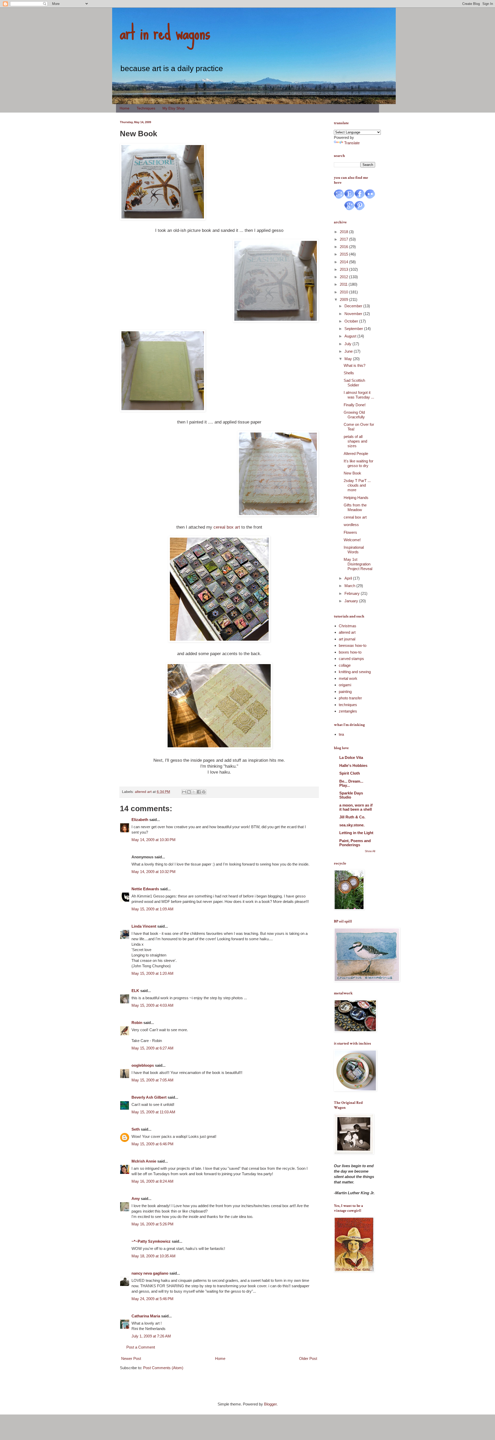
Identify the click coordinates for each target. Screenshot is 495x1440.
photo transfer (350, 698)
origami (345, 685)
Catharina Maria (145, 1316)
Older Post (308, 1358)
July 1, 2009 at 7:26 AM (151, 1336)
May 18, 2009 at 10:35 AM (153, 1256)
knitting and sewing (355, 672)
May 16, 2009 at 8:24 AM (152, 1181)
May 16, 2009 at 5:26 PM (152, 1224)
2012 (344, 277)
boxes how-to (350, 652)
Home (124, 108)
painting (345, 691)
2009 (344, 299)
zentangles (348, 711)
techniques (348, 704)
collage (345, 665)
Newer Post (131, 1358)
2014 (344, 262)
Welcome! (352, 540)
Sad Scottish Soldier (354, 382)
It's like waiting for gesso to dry (358, 463)
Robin (136, 1022)
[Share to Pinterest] (203, 791)
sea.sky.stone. (352, 825)
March (350, 585)
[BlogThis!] (189, 791)
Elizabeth (139, 819)
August (350, 336)
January (351, 601)
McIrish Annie (143, 1161)
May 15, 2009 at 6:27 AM (152, 1048)
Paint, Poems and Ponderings (355, 842)
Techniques (146, 108)
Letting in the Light (356, 833)
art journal (347, 639)
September (354, 328)
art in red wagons (165, 32)
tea (341, 734)
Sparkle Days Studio (351, 795)
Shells (349, 373)
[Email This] (184, 791)
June (349, 351)
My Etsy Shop (173, 108)
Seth (135, 1129)
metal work (348, 678)
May (348, 359)
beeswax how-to (352, 645)
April (348, 578)
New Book (352, 473)
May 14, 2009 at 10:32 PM (153, 871)
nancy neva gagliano (149, 1273)
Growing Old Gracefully (354, 414)
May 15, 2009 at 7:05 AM (152, 1080)
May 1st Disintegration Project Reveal (358, 564)
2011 (344, 284)
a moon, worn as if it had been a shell (356, 807)
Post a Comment (140, 1347)
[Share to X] (193, 791)
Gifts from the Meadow (355, 507)
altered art (143, 792)
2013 (344, 269)
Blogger (270, 1404)
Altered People (356, 453)
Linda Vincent (143, 926)
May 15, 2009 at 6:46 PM (152, 1144)
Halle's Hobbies (353, 765)
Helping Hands (356, 497)
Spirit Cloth (349, 773)
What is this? (354, 365)
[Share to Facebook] (198, 791)
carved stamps (351, 658)
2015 (344, 254)
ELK (135, 990)
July (348, 344)
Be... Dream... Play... (351, 783)
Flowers (350, 532)
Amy (135, 1198)
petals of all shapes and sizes (355, 441)
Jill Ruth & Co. (352, 817)
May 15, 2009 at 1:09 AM (152, 909)
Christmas (347, 626)
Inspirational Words (354, 549)
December (353, 306)
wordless (351, 524)
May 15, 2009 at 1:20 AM (152, 973)
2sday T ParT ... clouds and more (357, 485)
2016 (344, 246)
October (351, 321)
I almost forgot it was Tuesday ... (359, 394)
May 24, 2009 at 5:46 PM (152, 1299)
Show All (370, 851)
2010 (344, 292)
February (352, 593)
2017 (344, 239)
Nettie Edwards (145, 889)
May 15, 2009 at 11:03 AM (153, 1112)
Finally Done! (355, 405)
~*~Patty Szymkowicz (151, 1241)
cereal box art (226, 527)
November (353, 313)
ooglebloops (142, 1065)
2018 (344, 232)
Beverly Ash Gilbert (149, 1097)
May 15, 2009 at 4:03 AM (152, 1005)
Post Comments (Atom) (163, 1368)
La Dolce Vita (351, 757)
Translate (352, 143)
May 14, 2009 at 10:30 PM (153, 839)
